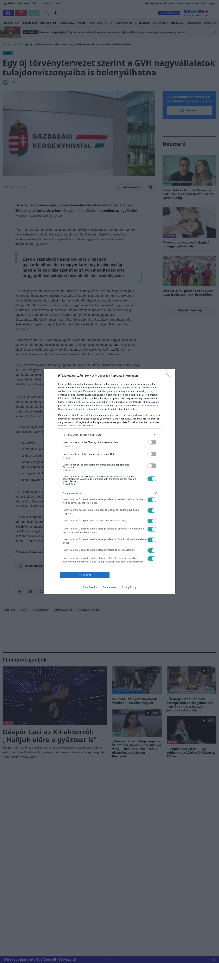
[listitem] (109, 434)
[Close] (168, 376)
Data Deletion (90, 587)
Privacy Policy (128, 587)
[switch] (151, 442)
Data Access (109, 587)
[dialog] (109, 481)
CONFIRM (85, 575)
